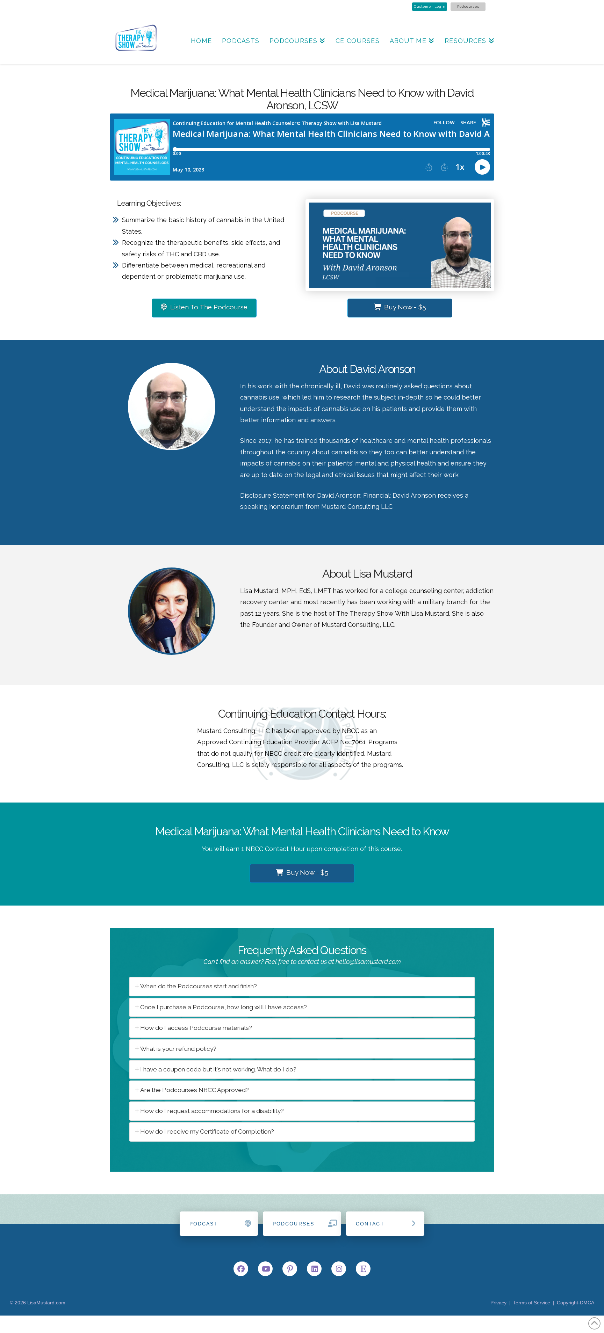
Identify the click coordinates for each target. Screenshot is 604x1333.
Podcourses (468, 6)
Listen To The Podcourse (208, 307)
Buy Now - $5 (405, 307)
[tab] (302, 986)
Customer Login (430, 6)
